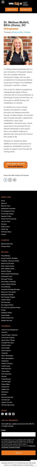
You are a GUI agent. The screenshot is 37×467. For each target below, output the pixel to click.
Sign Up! (18, 453)
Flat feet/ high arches (7, 405)
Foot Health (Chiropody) (8, 281)
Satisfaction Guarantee (8, 208)
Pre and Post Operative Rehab (10, 307)
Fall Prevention (5, 302)
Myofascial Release (7, 294)
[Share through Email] (14, 180)
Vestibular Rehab (6, 313)
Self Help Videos (6, 232)
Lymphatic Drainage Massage (10, 289)
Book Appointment (26, 9)
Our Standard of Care (7, 211)
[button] (3, 2)
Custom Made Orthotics (8, 284)
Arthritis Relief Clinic (7, 318)
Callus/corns (5, 387)
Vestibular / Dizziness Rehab (10, 261)
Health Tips (4, 229)
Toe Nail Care (5, 400)
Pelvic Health (5, 348)
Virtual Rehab (5, 315)
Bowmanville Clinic (7, 244)
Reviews (4, 224)
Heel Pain (4, 332)
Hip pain (3, 376)
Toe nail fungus (6, 381)
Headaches (5, 361)
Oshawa (27, 32)
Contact (3, 234)
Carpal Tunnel (5, 366)
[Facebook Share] (5, 180)
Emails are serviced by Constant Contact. (18, 446)
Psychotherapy (6, 287)
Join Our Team (5, 221)
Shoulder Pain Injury (7, 343)
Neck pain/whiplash (7, 358)
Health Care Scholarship (8, 219)
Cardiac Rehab (5, 300)
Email (3, 430)
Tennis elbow (5, 371)
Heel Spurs (4, 392)
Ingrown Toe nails (6, 402)
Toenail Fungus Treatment (9, 335)
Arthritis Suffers (6, 345)
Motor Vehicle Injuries (7, 266)
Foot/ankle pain (6, 379)
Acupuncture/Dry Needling (9, 258)
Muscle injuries (6, 350)
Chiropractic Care (6, 276)
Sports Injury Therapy (8, 340)
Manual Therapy (6, 271)
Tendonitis (4, 353)
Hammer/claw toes (7, 397)
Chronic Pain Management (9, 330)
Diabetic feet (5, 389)
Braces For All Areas (7, 263)
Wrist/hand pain (6, 369)
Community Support (7, 214)
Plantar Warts (5, 384)
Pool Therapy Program (8, 297)
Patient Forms (5, 227)
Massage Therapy (6, 279)
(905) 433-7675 (12, 9)
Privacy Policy (28, 465)
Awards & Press (6, 216)
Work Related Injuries (7, 269)
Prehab (3, 310)
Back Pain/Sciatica (7, 356)
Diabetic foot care (6, 320)
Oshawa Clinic (5, 246)
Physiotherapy (5, 256)
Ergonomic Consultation (8, 292)
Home (3, 201)
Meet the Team (5, 206)
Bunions (3, 394)
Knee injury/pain (6, 374)
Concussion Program (8, 337)
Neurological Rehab (7, 305)
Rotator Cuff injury (7, 363)
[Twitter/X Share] (10, 180)
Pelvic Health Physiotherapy (10, 274)
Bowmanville (18, 32)
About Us (4, 203)
